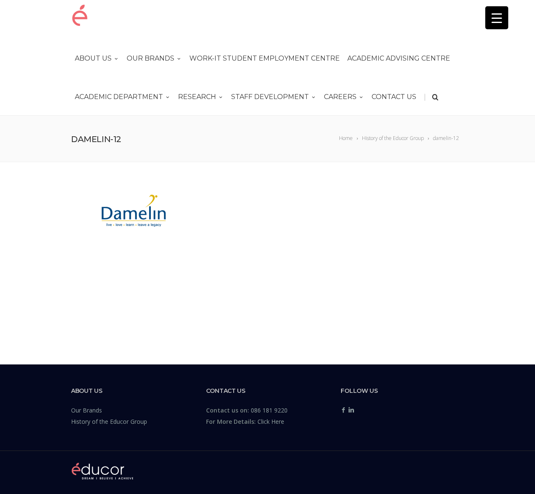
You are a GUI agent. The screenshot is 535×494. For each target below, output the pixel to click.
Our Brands (150, 58)
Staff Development (270, 97)
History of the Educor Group (109, 421)
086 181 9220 (269, 410)
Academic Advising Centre (398, 58)
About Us (93, 58)
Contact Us (394, 97)
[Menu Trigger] (496, 17)
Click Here (270, 421)
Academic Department (119, 97)
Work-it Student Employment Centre (264, 58)
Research (197, 97)
